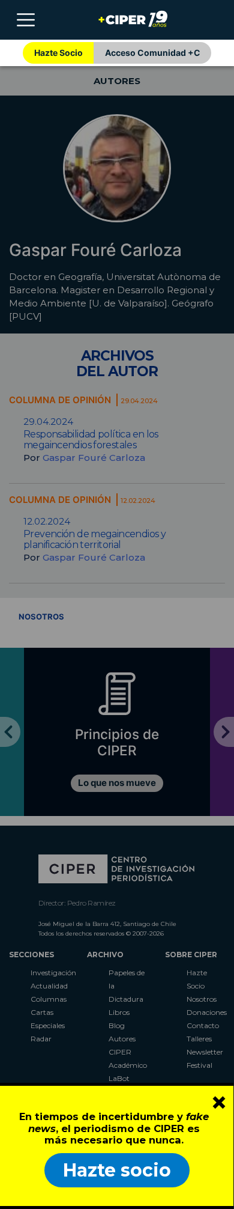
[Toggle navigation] (26, 19)
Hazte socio (117, 1170)
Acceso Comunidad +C (152, 52)
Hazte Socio (58, 52)
